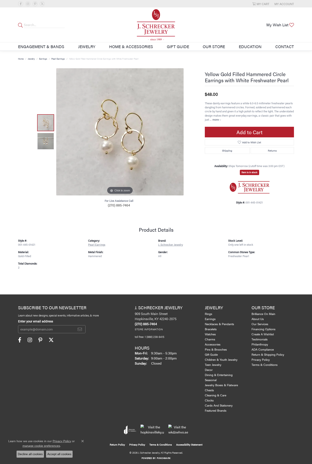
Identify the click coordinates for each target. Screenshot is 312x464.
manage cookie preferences (41, 445)
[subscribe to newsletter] (79, 329)
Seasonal (210, 380)
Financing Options (263, 329)
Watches (210, 334)
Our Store (214, 46)
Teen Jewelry (213, 364)
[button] (260, 3)
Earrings (43, 58)
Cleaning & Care (215, 395)
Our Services (260, 324)
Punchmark (163, 458)
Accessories (213, 344)
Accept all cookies (59, 454)
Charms (210, 339)
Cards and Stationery (219, 405)
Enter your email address (35, 321)
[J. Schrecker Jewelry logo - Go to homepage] (156, 24)
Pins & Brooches (216, 349)
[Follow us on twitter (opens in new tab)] (42, 3)
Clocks (209, 400)
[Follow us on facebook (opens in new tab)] (20, 3)
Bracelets (211, 329)
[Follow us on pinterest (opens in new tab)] (35, 3)
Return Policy (117, 444)
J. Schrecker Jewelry (170, 245)
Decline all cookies (30, 454)
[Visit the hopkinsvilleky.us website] (152, 430)
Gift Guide (178, 46)
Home (21, 58)
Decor (209, 370)
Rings (208, 314)
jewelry (31, 58)
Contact (284, 46)
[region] (120, 131)
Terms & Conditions (265, 364)
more (215, 119)
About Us (258, 319)
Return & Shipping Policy (268, 354)
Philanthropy (260, 344)
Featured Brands (215, 410)
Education (250, 46)
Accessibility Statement (189, 444)
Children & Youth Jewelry (221, 359)
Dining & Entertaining (219, 375)
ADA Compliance (263, 349)
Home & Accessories (131, 46)
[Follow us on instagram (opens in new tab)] (27, 3)
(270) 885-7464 (119, 205)
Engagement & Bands (41, 46)
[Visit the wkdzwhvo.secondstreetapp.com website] (178, 430)
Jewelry (86, 46)
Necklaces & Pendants (219, 324)
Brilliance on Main (263, 314)
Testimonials (260, 339)
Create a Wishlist (263, 334)
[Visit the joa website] (130, 430)
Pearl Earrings (58, 58)
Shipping (227, 150)
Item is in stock (249, 172)
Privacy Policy (261, 359)
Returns (272, 150)
